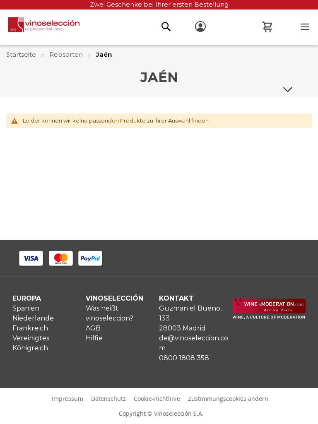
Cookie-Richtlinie (157, 398)
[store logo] (40, 27)
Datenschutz (108, 398)
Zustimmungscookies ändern (228, 398)
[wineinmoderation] (269, 317)
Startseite (22, 54)
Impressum (67, 398)
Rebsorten (66, 54)
